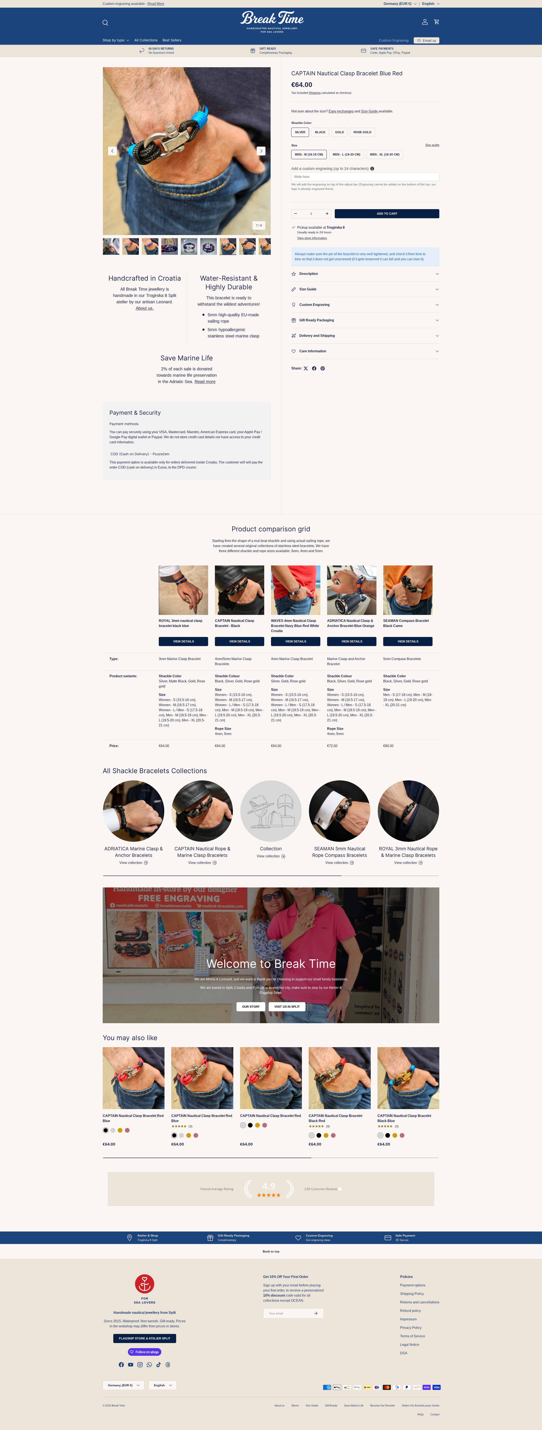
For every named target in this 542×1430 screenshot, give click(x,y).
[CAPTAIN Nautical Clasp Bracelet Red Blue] (134, 1139)
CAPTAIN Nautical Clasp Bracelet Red (270, 1176)
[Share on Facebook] (314, 368)
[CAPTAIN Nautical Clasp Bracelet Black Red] (340, 1139)
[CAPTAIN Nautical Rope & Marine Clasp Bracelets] (202, 871)
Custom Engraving (394, 40)
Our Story (251, 1067)
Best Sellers (172, 40)
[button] (436, 22)
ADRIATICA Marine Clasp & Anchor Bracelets (133, 913)
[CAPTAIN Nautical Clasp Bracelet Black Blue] (408, 1139)
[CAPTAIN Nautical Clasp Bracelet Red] (271, 1139)
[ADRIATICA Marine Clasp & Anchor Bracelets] (133, 871)
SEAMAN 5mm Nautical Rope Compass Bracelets (339, 913)
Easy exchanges (341, 111)
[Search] (104, 22)
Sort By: (229, 540)
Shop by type (113, 40)
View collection (268, 917)
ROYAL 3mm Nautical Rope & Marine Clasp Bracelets (408, 913)
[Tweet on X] (305, 368)
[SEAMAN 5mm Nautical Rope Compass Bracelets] (339, 871)
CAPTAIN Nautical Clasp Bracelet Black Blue (404, 1179)
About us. (145, 308)
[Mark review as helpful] (424, 1359)
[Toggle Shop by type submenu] (127, 40)
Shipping (315, 92)
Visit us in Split (287, 1067)
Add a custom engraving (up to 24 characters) (330, 168)
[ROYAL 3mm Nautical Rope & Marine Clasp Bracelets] (408, 871)
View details (183, 702)
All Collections (146, 40)
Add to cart (387, 213)
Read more (205, 381)
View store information (312, 238)
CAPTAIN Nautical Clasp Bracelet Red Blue (133, 1179)
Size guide (432, 144)
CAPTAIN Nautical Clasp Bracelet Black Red (335, 1179)
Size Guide (370, 111)
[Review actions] (181, 613)
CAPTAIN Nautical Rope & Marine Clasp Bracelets (202, 913)
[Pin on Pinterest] (322, 368)
